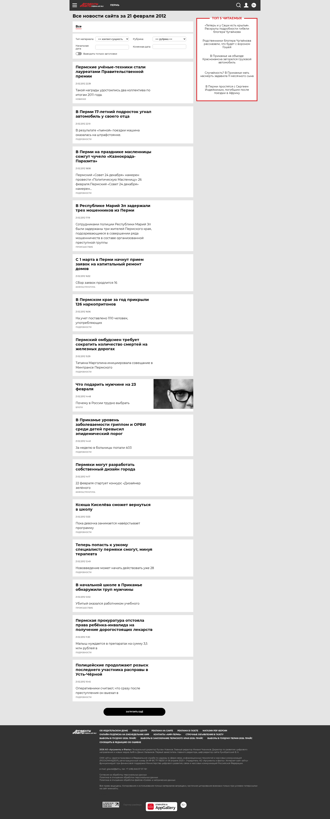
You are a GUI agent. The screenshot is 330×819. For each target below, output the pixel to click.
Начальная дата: (82, 47)
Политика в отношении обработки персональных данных (128, 777)
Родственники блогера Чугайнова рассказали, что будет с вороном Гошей (227, 44)
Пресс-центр (139, 730)
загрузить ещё (134, 712)
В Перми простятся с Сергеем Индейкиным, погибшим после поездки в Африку (227, 90)
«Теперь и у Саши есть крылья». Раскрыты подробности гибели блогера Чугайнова (227, 29)
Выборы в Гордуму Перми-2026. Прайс (229, 738)
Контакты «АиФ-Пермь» (167, 734)
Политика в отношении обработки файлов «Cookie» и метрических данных (137, 780)
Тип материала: (85, 39)
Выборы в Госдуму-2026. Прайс (117, 738)
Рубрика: (138, 39)
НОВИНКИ (81, 99)
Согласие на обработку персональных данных (123, 775)
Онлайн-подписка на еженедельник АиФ (124, 734)
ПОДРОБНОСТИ (83, 139)
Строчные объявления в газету (204, 734)
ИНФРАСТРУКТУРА (85, 287)
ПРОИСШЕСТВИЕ (84, 247)
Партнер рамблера (132, 805)
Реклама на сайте (162, 730)
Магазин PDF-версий (215, 730)
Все (79, 26)
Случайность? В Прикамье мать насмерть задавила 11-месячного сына (227, 74)
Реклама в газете (187, 730)
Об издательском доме (113, 730)
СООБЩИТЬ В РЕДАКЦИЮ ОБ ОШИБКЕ (120, 742)
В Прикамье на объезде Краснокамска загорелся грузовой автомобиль (227, 59)
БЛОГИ (79, 407)
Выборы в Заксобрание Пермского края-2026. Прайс (172, 738)
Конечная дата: (142, 46)
